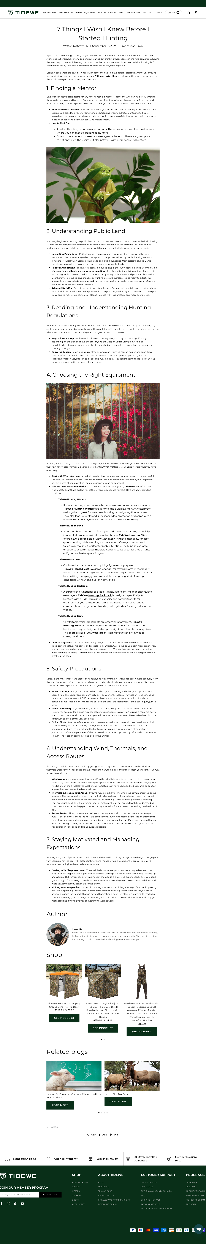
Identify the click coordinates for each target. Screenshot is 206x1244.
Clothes (76, 1195)
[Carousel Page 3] (104, 1112)
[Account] (196, 12)
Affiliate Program (196, 1191)
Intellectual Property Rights (114, 1200)
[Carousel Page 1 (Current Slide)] (101, 1039)
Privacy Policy (106, 1195)
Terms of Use (105, 1191)
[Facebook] (1, 1203)
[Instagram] (8, 1203)
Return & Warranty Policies (156, 1191)
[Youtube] (22, 1203)
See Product (64, 1018)
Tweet (93, 1135)
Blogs (101, 1182)
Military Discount (195, 1195)
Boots (75, 1200)
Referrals (191, 1182)
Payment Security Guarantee (156, 1208)
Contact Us (147, 1187)
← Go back (52, 1127)
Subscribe (50, 1194)
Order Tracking (149, 1182)
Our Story (103, 1187)
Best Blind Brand (107, 1204)
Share (104, 1135)
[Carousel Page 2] (104, 1039)
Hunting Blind (80, 1182)
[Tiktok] (15, 1203)
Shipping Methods (150, 1200)
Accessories (78, 1204)
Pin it (115, 1135)
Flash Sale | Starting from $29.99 (103, 3)
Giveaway (191, 1187)
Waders (76, 1187)
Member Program (195, 1200)
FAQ (143, 1195)
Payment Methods (150, 1204)
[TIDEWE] (23, 13)
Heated (76, 1191)
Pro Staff (191, 1204)
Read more (60, 1105)
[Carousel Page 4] (107, 1112)
